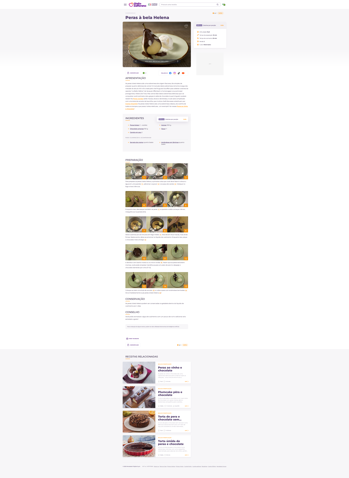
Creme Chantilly (131, 104)
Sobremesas (130, 13)
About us (156, 466)
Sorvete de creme (136, 142)
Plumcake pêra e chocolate (170, 393)
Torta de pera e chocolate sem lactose (169, 418)
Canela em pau (135, 132)
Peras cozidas (138, 99)
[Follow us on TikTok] (179, 73)
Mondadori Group (221, 466)
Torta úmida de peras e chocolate (171, 442)
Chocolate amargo (137, 129)
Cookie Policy (188, 466)
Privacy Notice (171, 466)
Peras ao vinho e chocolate (170, 369)
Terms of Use (163, 466)
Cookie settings (196, 466)
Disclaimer (204, 466)
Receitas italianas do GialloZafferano (143, 4)
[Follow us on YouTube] (183, 73)
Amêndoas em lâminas (170, 142)
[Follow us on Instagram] (175, 73)
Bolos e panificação (164, 364)
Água (163, 129)
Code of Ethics (212, 466)
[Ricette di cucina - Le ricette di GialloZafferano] (224, 4)
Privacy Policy (180, 466)
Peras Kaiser (134, 125)
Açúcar (164, 125)
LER (186, 381)
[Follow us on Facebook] (171, 73)
